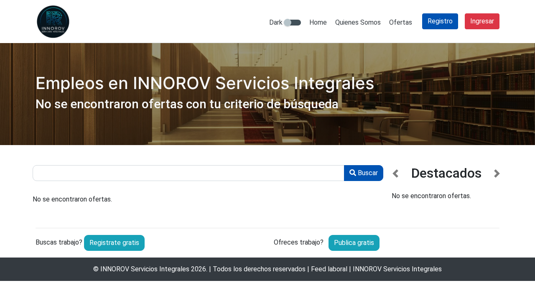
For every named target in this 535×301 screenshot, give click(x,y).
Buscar (367, 173)
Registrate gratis (114, 243)
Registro (440, 21)
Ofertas (400, 22)
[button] (396, 190)
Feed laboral (329, 269)
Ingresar (482, 21)
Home (318, 22)
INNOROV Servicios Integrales (144, 269)
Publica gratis (354, 243)
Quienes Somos (358, 22)
